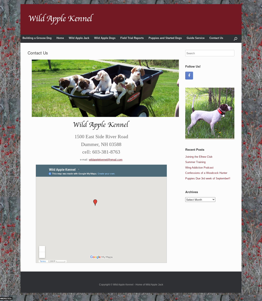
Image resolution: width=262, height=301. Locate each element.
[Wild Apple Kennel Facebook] (189, 75)
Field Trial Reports (132, 38)
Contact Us (216, 38)
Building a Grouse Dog (37, 38)
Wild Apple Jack (79, 38)
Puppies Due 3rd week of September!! (207, 178)
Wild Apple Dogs (104, 38)
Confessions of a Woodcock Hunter (206, 172)
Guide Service (195, 38)
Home (60, 38)
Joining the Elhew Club (198, 156)
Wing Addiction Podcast (199, 167)
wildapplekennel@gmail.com (105, 159)
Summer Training (195, 162)
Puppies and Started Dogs (165, 38)
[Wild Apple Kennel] (61, 19)
